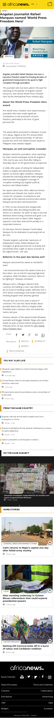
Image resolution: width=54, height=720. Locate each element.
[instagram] (49, 677)
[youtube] (22, 677)
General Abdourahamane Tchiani (20, 544)
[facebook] (43, 677)
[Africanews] (18, 4)
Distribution (6, 697)
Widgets (4, 709)
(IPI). (41, 96)
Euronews (48, 709)
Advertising (47, 697)
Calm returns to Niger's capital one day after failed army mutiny (26, 549)
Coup (6, 592)
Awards (25, 346)
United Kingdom (11, 642)
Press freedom (16, 351)
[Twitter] (29, 677)
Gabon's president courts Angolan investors (20, 440)
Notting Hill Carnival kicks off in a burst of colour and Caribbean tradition (26, 647)
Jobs (3, 703)
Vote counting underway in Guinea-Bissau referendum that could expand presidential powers (25, 598)
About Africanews (9, 685)
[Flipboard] (36, 677)
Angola (9, 57)
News (4, 11)
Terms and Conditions (43, 685)
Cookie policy (47, 691)
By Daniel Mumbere (11, 64)
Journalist (40, 341)
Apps (50, 703)
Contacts (5, 691)
